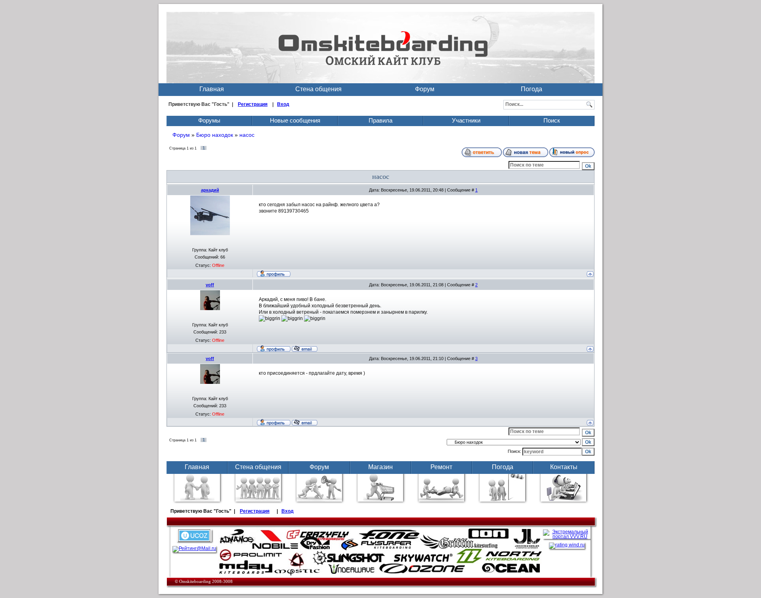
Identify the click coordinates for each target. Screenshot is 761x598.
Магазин (380, 467)
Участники (466, 120)
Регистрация (253, 104)
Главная (211, 89)
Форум (424, 89)
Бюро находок (214, 135)
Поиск (551, 120)
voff (210, 284)
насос (246, 135)
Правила (380, 120)
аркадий (210, 190)
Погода (531, 89)
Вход (283, 104)
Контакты (563, 467)
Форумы (209, 120)
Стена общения (318, 89)
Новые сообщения (295, 120)
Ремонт (441, 467)
